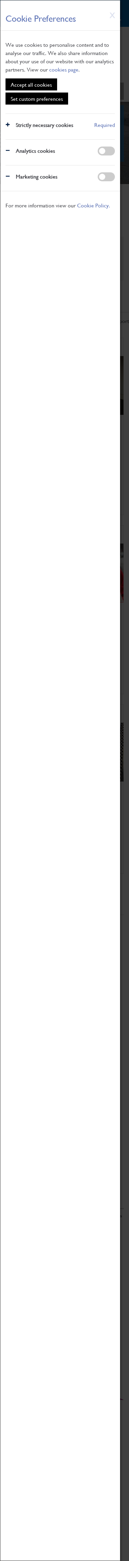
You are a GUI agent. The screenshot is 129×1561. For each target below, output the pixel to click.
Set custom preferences (37, 99)
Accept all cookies (31, 84)
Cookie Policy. (93, 205)
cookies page (63, 69)
